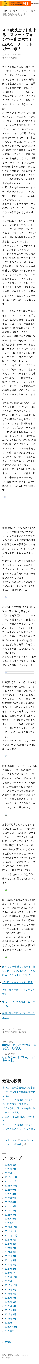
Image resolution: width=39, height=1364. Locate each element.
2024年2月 (10, 1268)
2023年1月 (10, 1322)
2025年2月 (10, 1219)
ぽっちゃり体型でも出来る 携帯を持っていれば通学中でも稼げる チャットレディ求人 (18, 970)
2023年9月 (10, 1289)
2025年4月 (10, 1210)
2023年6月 (10, 1302)
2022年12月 (11, 1326)
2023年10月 (11, 1285)
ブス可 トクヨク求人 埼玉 (17, 982)
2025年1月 (10, 1223)
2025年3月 (10, 1214)
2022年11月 (11, 1331)
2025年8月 (10, 1194)
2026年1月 (10, 1173)
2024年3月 (10, 1264)
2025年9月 (10, 1189)
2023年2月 (10, 1318)
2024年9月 (10, 1239)
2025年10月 (11, 1185)
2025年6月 (10, 1202)
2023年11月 (11, 1281)
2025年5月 (10, 1206)
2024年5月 (10, 1256)
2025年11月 (11, 1181)
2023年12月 (11, 1277)
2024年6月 (10, 1252)
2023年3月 (10, 1314)
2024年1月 (10, 1272)
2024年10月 (11, 1235)
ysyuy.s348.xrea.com (13, 55)
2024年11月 (11, 1231)
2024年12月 (11, 1227)
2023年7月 (10, 1297)
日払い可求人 (10, 11)
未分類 (24, 1032)
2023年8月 (10, 1293)
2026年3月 (10, 1164)
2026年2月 (10, 1169)
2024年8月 (10, 1243)
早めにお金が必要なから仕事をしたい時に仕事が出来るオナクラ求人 (18, 1091)
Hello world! (11, 1140)
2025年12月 (11, 1177)
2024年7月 (10, 1248)
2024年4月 (10, 1260)
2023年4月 (10, 1310)
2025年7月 (10, 1198)
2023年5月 (10, 1306)
